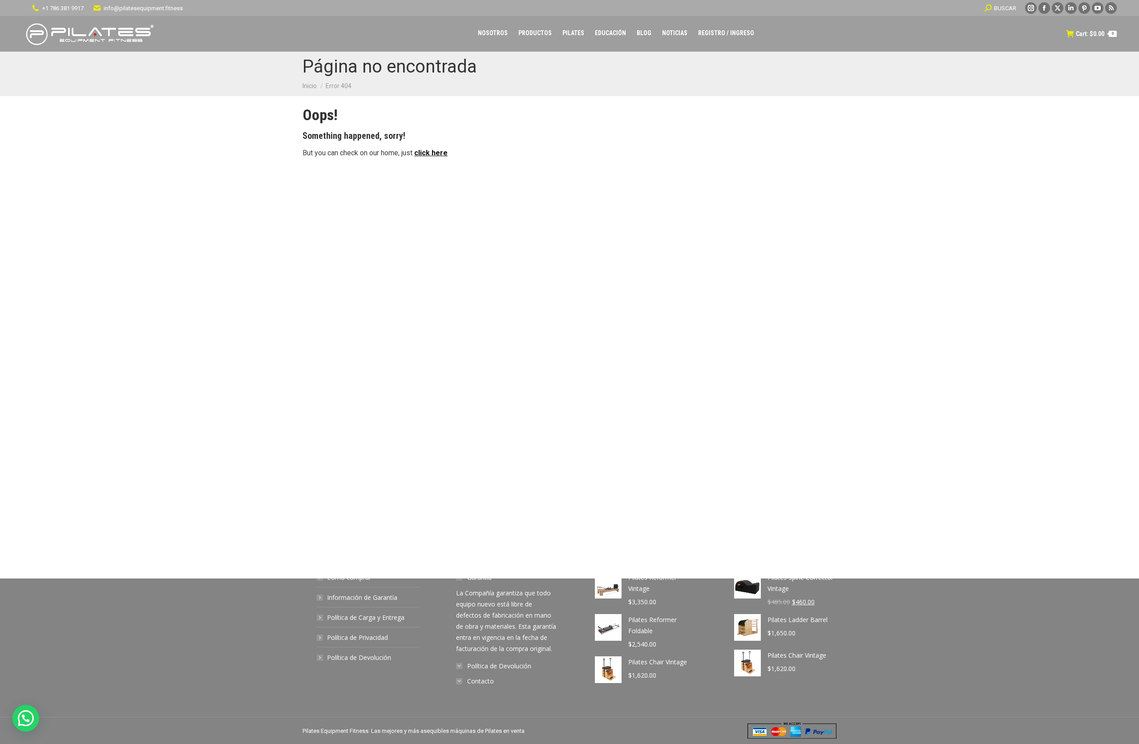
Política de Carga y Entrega (365, 617)
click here (431, 153)
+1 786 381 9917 (63, 8)
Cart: (1095, 33)
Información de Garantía (362, 597)
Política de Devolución (359, 657)
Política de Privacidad (357, 637)
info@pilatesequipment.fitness (143, 8)
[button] (25, 718)
